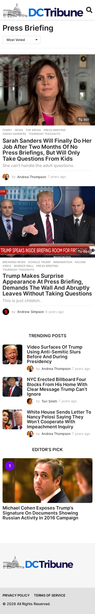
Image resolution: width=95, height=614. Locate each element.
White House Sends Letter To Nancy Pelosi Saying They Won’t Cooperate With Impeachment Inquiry (59, 419)
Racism (80, 262)
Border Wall (24, 265)
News (19, 130)
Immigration (62, 262)
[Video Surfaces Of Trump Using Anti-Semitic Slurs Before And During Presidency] (12, 354)
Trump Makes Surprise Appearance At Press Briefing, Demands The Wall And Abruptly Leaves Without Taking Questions (47, 284)
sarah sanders (14, 133)
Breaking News (14, 262)
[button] (89, 10)
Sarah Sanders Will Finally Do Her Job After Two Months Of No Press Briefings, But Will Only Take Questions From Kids (47, 149)
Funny (7, 130)
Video (7, 265)
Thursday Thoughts (44, 133)
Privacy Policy (16, 595)
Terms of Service (49, 595)
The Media (33, 130)
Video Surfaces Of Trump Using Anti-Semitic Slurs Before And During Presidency (54, 354)
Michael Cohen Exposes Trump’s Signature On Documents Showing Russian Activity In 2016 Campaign (40, 512)
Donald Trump (39, 262)
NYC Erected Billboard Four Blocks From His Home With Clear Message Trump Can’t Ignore (57, 387)
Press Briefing (55, 130)
